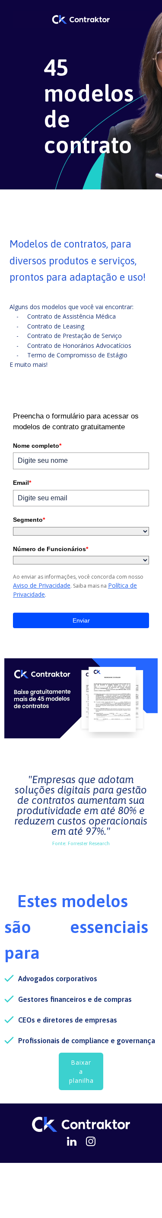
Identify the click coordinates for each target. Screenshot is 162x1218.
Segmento (29, 519)
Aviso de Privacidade (41, 585)
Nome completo (37, 445)
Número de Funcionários (50, 548)
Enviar (81, 620)
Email (22, 482)
